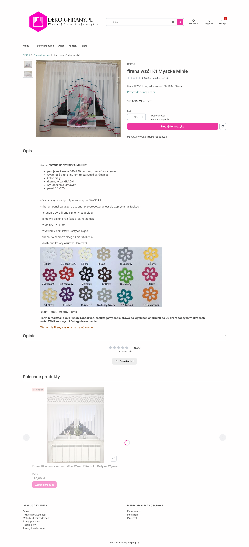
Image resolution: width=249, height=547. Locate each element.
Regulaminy (29, 524)
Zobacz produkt (44, 484)
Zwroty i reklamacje (34, 528)
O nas (26, 511)
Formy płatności (31, 521)
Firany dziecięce (42, 55)
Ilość (129, 111)
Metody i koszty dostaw (36, 518)
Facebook (133, 511)
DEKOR (26, 55)
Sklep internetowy (123, 542)
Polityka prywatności (34, 514)
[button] (180, 22)
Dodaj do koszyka (172, 126)
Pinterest (132, 518)
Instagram (132, 514)
